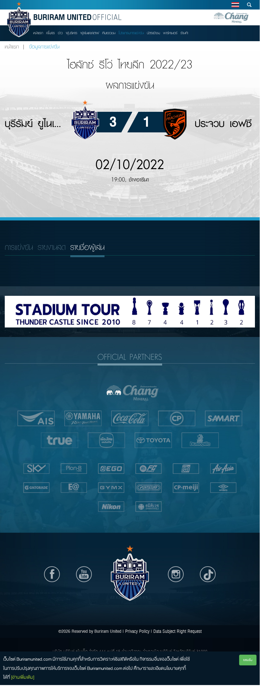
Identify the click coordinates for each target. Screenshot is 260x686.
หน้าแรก (38, 33)
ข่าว (60, 33)
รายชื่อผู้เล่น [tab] (87, 247)
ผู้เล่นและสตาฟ (89, 33)
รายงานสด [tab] (52, 247)
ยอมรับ (247, 659)
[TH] (235, 5)
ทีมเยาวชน (108, 33)
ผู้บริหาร (71, 33)
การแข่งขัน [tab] (19, 247)
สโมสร (50, 33)
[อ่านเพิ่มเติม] (22, 677)
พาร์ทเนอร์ (170, 33)
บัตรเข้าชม (153, 33)
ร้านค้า (184, 33)
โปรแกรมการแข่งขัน (131, 33)
